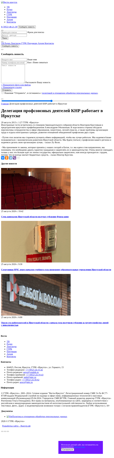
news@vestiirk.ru (31, 372)
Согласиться (67, 450)
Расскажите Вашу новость (37, 82)
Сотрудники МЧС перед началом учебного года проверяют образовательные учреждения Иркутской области (56, 269)
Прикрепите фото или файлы (16, 85)
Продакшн (12, 17)
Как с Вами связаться (37, 62)
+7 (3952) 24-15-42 (34, 370)
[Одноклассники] (6, 158)
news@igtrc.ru (26, 382)
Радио (9, 9)
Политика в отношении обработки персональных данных (39, 416)
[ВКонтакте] (2, 158)
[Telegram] (10, 158)
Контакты (11, 22)
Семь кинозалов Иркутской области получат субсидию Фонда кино (35, 216)
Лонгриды (12, 12)
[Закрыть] (2, 30)
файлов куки (79, 447)
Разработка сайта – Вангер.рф (16, 426)
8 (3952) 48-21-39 (9, 27)
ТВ (8, 7)
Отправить (6, 90)
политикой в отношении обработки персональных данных (70, 93)
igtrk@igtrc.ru (30, 377)
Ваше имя (32, 59)
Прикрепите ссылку (11, 87)
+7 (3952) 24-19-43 (34, 375)
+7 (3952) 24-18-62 (30, 380)
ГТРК (9, 14)
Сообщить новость (27, 27)
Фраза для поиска (35, 32)
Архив (10, 19)
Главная (5, 104)
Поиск (4, 38)
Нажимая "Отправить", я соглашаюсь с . (51, 93)
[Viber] (14, 158)
